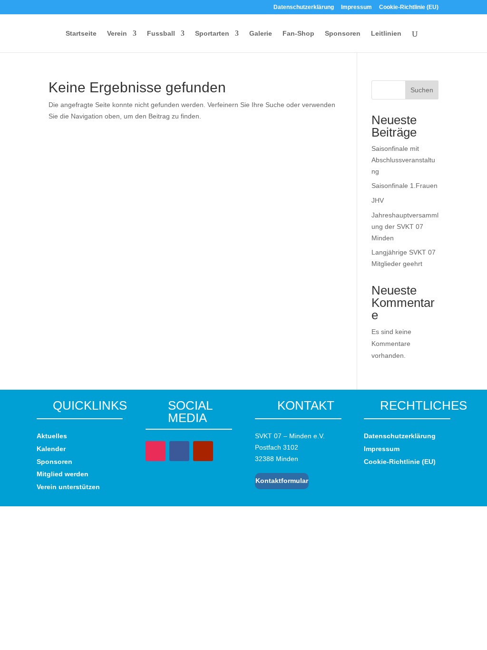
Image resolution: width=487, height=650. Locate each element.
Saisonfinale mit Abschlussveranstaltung (403, 160)
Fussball (161, 33)
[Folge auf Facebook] (179, 451)
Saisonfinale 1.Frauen (404, 185)
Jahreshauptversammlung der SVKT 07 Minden (404, 226)
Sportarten (212, 33)
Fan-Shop (298, 33)
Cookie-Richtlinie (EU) (408, 7)
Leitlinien (386, 33)
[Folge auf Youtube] (203, 451)
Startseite (81, 33)
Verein (117, 33)
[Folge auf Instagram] (156, 451)
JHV (377, 200)
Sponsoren (342, 33)
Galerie (260, 33)
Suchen (421, 90)
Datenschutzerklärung (303, 7)
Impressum (356, 7)
